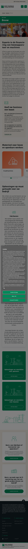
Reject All (14, 296)
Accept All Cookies (14, 300)
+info (4, 288)
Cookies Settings (14, 292)
